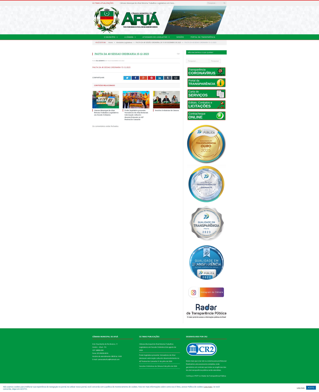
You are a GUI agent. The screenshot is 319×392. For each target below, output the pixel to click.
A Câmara (128, 37)
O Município (109, 37)
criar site (201, 361)
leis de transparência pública (197, 370)
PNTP (197, 376)
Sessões (180, 37)
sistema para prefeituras (216, 361)
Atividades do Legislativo (155, 37)
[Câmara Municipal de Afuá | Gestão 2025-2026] (159, 19)
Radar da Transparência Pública (214, 376)
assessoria (203, 364)
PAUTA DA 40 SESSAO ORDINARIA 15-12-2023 (111, 67)
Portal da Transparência (203, 37)
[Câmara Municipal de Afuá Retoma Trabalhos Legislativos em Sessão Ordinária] (105, 99)
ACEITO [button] (311, 387)
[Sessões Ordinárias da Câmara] (166, 99)
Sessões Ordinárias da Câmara (167, 110)
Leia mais (208, 387)
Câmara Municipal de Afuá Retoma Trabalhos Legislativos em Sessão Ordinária (106, 112)
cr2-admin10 (100, 61)
